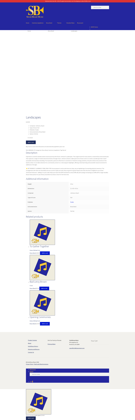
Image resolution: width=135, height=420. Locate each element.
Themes (59, 23)
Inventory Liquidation (37, 23)
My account (80, 23)
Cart (31, 381)
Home (27, 23)
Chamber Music (70, 23)
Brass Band (49, 23)
